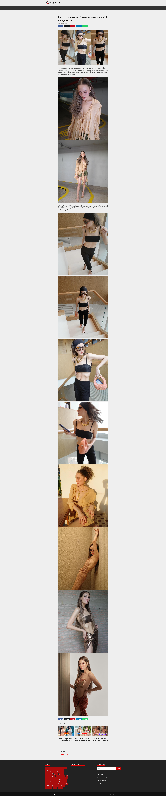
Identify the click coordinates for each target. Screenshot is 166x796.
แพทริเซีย (53, 783)
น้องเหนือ (56, 772)
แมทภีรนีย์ (47, 785)
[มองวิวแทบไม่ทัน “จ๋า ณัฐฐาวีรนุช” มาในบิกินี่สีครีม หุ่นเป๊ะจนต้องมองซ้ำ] (83, 731)
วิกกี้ (67, 776)
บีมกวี (52, 774)
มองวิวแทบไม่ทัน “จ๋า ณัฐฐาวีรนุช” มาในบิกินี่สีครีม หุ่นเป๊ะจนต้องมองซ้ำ (82, 740)
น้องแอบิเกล (61, 772)
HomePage (49, 8)
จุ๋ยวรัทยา (54, 768)
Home (59, 13)
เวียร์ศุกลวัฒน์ (48, 781)
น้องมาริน (51, 772)
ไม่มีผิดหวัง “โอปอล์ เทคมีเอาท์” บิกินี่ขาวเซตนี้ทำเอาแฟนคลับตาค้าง (65, 740)
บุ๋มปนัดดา (56, 774)
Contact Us (100, 783)
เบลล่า (61, 777)
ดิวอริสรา (64, 768)
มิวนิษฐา (63, 776)
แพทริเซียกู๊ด (58, 783)
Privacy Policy (101, 780)
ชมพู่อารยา (59, 768)
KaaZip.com (54, 794)
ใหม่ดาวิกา (55, 787)
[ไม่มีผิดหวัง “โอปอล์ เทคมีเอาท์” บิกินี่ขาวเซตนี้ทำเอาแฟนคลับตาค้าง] (66, 731)
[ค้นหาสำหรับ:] (109, 768)
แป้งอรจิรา (59, 781)
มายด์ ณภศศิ (58, 776)
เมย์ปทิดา (60, 779)
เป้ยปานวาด (55, 779)
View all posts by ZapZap (66, 754)
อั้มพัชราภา (51, 777)
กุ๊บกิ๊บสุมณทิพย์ (48, 768)
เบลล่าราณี (65, 777)
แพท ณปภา (48, 783)
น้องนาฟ (62, 770)
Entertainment (65, 8)
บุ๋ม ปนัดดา (61, 774)
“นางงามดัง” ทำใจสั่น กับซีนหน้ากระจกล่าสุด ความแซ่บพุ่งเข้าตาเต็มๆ (100, 740)
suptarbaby (75, 8)
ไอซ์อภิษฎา (60, 787)
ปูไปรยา (53, 776)
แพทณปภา (64, 781)
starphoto (85, 8)
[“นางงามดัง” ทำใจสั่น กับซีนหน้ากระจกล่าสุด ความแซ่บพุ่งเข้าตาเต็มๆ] (100, 731)
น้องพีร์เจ (47, 772)
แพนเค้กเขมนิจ (64, 783)
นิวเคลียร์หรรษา (52, 770)
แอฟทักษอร (58, 785)
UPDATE (56, 8)
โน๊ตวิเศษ (63, 785)
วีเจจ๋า (47, 777)
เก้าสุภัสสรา (56, 777)
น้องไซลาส (47, 774)
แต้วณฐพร (54, 781)
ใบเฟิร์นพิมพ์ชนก (49, 787)
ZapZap (66, 23)
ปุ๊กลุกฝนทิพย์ (48, 776)
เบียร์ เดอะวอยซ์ (48, 779)
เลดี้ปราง (64, 779)
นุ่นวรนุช (57, 770)
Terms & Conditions (103, 778)
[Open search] (119, 7)
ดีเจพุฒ (47, 770)
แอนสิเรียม (52, 785)
